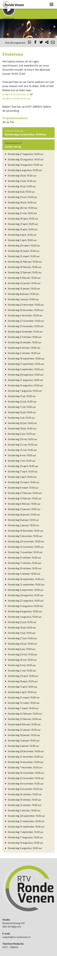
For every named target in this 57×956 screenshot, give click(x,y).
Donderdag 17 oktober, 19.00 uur (24, 562)
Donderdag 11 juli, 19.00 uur (21, 632)
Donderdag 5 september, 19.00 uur (25, 589)
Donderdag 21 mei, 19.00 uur (22, 213)
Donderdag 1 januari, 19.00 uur (23, 299)
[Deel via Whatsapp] (29, 42)
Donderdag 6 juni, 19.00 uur (21, 649)
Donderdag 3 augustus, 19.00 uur (24, 848)
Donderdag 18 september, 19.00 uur (26, 358)
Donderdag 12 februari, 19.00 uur (24, 272)
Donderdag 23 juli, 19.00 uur (21, 180)
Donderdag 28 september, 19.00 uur (26, 815)
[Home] (13, 4)
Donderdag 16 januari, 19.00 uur (23, 514)
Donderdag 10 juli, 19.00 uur (21, 412)
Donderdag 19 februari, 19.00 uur (24, 267)
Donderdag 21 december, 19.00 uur (25, 756)
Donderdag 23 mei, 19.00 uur (22, 654)
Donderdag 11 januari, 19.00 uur (23, 740)
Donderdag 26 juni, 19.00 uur (22, 423)
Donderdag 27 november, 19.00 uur (25, 320)
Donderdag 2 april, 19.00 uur (22, 240)
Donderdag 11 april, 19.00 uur (22, 686)
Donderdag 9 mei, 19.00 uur (21, 665)
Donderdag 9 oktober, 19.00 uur (23, 347)
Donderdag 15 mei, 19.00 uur (22, 449)
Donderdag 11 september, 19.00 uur (25, 363)
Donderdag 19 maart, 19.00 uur (23, 250)
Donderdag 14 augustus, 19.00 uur (25, 385)
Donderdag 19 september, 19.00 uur (25, 579)
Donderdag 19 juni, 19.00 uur (22, 428)
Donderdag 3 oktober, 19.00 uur (23, 573)
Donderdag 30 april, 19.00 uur (22, 218)
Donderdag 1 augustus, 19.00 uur (24, 616)
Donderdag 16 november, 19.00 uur (25, 783)
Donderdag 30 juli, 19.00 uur (21, 175)
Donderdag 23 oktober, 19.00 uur (24, 336)
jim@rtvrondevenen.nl (15, 94)
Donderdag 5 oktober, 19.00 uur (24, 810)
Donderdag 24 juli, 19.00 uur (22, 401)
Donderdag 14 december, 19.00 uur (25, 762)
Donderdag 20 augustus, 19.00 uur (25, 159)
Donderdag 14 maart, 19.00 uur (23, 702)
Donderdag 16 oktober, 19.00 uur (24, 342)
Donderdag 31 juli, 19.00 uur (21, 396)
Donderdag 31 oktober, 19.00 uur (24, 557)
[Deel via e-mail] (52, 42)
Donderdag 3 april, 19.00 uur (22, 476)
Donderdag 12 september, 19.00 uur (26, 584)
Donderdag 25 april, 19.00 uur (22, 675)
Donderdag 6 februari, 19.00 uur (24, 503)
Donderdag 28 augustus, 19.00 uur (25, 374)
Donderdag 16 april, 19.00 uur (22, 229)
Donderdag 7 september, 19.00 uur (25, 832)
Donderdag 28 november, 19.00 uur (25, 541)
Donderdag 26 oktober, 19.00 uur (24, 794)
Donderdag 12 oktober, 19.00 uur (24, 805)
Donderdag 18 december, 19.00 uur (25, 310)
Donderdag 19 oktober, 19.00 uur (24, 799)
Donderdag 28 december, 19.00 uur (25, 751)
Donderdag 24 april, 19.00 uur (22, 466)
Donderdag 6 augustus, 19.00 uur (24, 170)
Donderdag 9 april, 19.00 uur (22, 234)
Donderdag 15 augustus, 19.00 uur (25, 606)
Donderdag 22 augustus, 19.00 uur (25, 600)
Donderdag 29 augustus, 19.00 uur (25, 595)
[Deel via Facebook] (35, 42)
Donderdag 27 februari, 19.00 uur (24, 493)
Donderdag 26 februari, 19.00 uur (24, 261)
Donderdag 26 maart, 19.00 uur (23, 245)
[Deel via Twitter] (41, 42)
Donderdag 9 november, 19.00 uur (25, 788)
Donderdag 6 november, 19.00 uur (25, 331)
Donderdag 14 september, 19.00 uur (26, 826)
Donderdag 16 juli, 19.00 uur (21, 186)
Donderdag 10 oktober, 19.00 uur (24, 568)
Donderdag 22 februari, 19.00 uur (24, 713)
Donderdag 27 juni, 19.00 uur (22, 638)
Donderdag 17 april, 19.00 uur (22, 471)
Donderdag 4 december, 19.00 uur (25, 315)
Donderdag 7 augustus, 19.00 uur (24, 390)
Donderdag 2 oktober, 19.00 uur (24, 353)
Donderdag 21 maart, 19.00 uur (23, 697)
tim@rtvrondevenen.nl (16, 98)
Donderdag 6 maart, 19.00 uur (23, 487)
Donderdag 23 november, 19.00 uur (25, 778)
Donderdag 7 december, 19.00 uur (24, 767)
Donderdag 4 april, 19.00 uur (22, 692)
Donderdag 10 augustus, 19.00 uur (25, 842)
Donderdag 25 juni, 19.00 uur (22, 197)
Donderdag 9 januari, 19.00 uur (23, 519)
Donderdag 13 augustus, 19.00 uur (25, 164)
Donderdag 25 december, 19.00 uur (25, 304)
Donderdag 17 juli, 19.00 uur (21, 406)
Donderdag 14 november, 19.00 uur (25, 546)
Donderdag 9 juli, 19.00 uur (21, 191)
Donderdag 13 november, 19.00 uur (25, 326)
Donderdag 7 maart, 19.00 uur (23, 708)
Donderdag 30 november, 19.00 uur (25, 772)
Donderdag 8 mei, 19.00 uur (21, 455)
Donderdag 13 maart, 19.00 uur (23, 482)
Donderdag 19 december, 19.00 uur (25, 530)
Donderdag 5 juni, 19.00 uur (21, 433)
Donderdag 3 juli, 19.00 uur (21, 417)
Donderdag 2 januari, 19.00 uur (23, 525)
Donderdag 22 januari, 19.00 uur (24, 283)
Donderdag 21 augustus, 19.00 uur (25, 380)
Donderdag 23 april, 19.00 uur (22, 224)
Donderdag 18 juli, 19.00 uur (21, 627)
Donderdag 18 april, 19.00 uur (22, 681)
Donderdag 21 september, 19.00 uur (26, 821)
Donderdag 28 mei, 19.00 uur (22, 207)
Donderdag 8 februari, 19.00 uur (24, 724)
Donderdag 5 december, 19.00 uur (25, 536)
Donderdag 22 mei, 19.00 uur (22, 444)
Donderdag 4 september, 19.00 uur (25, 369)
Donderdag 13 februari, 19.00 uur (24, 498)
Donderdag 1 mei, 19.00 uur (21, 460)
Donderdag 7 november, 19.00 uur (25, 552)
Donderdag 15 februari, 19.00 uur (24, 719)
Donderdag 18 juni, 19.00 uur (22, 202)
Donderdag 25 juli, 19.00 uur (22, 622)
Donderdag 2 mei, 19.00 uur (21, 670)
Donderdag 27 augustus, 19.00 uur (25, 154)
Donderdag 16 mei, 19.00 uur (22, 659)
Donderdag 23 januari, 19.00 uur (24, 509)
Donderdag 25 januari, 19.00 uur (24, 729)
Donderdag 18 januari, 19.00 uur (23, 735)
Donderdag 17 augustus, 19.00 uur (25, 837)
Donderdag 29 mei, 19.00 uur (22, 439)
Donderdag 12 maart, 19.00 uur (23, 256)
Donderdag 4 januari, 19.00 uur (23, 745)
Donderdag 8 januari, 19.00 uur (23, 293)
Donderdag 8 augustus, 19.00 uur (24, 611)
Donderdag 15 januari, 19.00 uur (23, 288)
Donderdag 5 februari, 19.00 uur (24, 277)
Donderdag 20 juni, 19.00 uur (22, 643)
